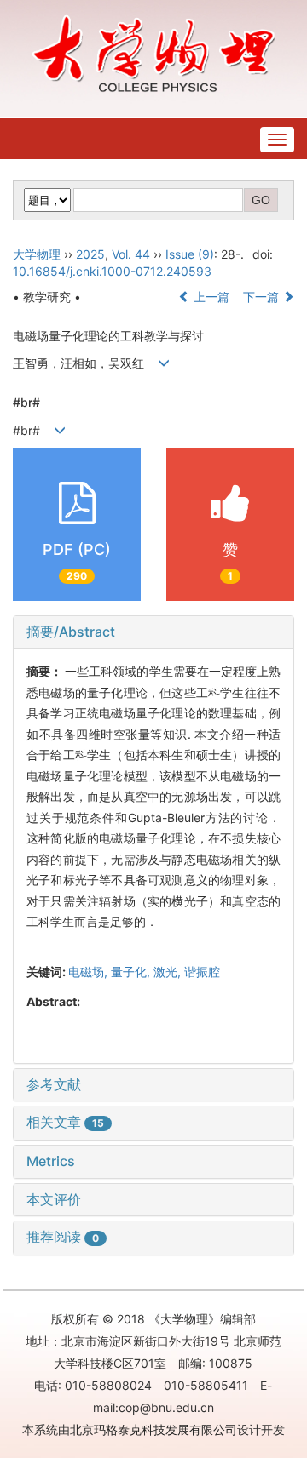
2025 (90, 254)
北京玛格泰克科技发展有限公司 (153, 1429)
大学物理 (37, 254)
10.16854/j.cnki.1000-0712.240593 (112, 271)
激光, (169, 971)
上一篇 (209, 296)
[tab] (153, 632)
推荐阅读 (62, 1236)
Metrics (50, 1160)
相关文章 (65, 1121)
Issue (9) (189, 254)
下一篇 (262, 296)
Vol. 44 (131, 254)
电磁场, (89, 971)
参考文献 (53, 1084)
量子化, (132, 971)
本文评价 (53, 1199)
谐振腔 (202, 971)
